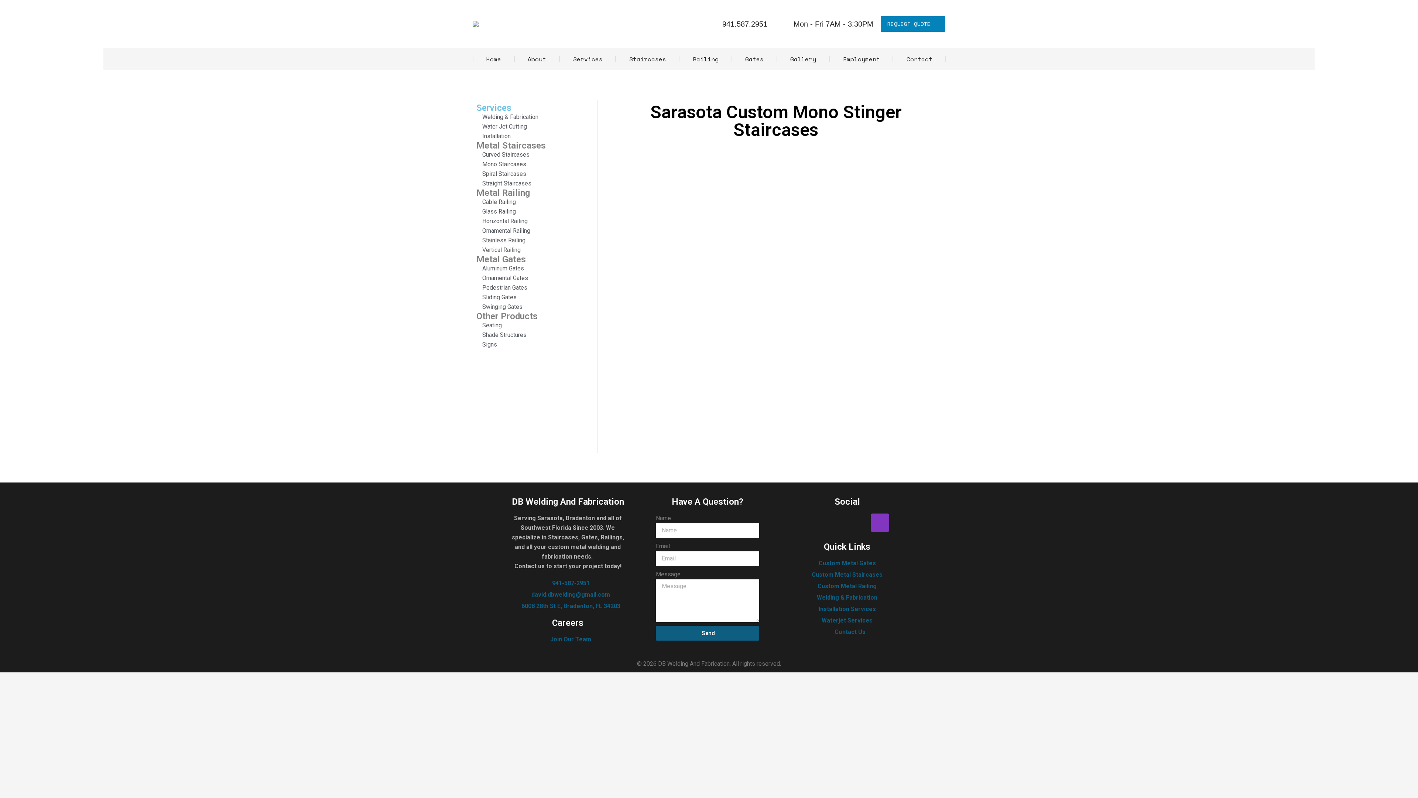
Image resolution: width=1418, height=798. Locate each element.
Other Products (507, 316)
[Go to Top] (1407, 787)
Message (668, 574)
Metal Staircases (511, 145)
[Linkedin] (858, 523)
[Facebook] (814, 523)
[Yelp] (836, 523)
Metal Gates (501, 259)
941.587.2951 (744, 24)
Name (663, 518)
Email (663, 546)
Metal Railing (503, 193)
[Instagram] (880, 523)
